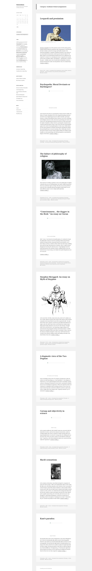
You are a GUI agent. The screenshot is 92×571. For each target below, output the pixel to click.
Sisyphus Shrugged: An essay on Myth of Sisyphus (55, 278)
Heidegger (20, 48)
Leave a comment (44, 72)
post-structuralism (43, 199)
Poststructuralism (43, 198)
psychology (55, 142)
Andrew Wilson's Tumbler (21, 78)
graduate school (54, 198)
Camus (59, 262)
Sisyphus (46, 344)
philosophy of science (54, 448)
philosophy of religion (66, 198)
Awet (48, 70)
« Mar (17, 26)
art (26, 41)
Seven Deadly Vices (20, 61)
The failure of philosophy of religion (53, 154)
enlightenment (23, 45)
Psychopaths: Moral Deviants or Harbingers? (55, 85)
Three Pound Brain (19, 100)
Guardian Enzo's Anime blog (21, 71)
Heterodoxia (20, 5)
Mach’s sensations (48, 459)
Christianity (19, 44)
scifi (26, 60)
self (16, 61)
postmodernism (25, 57)
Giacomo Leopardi (44, 47)
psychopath (60, 142)
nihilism (24, 52)
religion (21, 59)
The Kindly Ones (19, 98)
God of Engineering (19, 89)
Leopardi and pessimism (51, 18)
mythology (26, 50)
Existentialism (24, 47)
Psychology (42, 142)
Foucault (17, 48)
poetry (64, 71)
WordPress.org (19, 113)
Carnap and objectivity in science (52, 412)
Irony (26, 48)
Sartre (17, 60)
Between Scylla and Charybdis (21, 87)
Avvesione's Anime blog (20, 69)
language (19, 49)
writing (24, 61)
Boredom (50, 71)
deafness (19, 45)
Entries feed (18, 109)
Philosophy (42, 71)
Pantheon (18, 54)
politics (17, 57)
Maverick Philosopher (20, 94)
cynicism (25, 44)
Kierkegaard (59, 343)
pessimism (23, 54)
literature (18, 50)
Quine (53, 399)
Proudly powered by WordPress (46, 568)
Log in (17, 107)
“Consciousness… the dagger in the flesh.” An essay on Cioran (54, 212)
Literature (69, 70)
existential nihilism (66, 262)
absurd (47, 71)
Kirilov (63, 343)
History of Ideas (64, 70)
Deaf (17, 45)
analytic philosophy (43, 399)
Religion (48, 198)
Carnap (48, 448)
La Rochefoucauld (24, 49)
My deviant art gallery (20, 80)
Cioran (23, 44)
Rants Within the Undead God (21, 96)
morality (47, 142)
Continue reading (44, 63)
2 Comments (43, 265)
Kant (17, 49)
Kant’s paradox (47, 518)
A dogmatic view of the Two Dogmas (53, 357)
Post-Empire (21, 57)
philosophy (20, 56)
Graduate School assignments (55, 70)
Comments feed (19, 111)
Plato (25, 56)
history (23, 48)
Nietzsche (19, 52)
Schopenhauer (22, 60)
